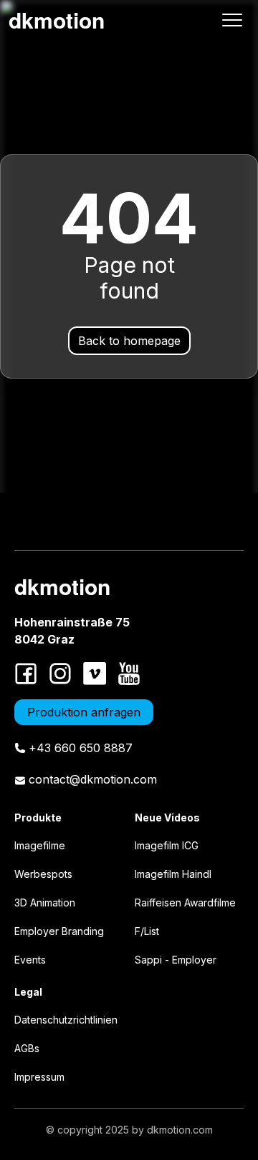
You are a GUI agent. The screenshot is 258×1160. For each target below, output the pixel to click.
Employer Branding (59, 931)
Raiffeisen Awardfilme (185, 902)
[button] (232, 20)
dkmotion (57, 19)
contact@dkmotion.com (93, 779)
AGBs (26, 1048)
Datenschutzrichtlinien (66, 1020)
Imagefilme (39, 845)
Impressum (39, 1077)
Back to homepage (129, 341)
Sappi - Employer (175, 960)
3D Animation (44, 902)
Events (30, 960)
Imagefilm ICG (167, 845)
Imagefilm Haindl (173, 874)
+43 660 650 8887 (81, 748)
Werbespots (43, 874)
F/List (147, 931)
